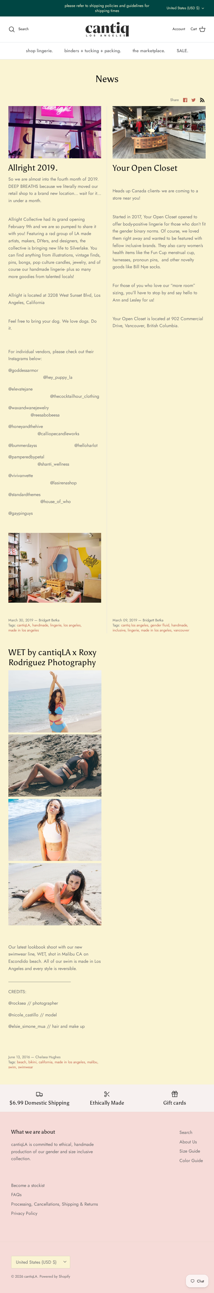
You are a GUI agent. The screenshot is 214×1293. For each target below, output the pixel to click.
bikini (32, 1062)
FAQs (16, 1194)
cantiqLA (23, 625)
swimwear (25, 1067)
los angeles (72, 625)
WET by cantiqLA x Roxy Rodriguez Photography (52, 657)
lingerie (55, 625)
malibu (92, 1062)
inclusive (119, 630)
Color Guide (191, 1160)
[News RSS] (202, 99)
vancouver (181, 630)
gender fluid (159, 625)
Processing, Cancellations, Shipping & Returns (54, 1204)
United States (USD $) (183, 8)
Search (185, 1132)
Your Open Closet (145, 168)
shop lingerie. (39, 50)
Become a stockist (28, 1185)
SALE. (182, 50)
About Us (188, 1142)
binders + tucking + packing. (92, 50)
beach (21, 1062)
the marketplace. (149, 50)
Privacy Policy (24, 1213)
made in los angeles (23, 630)
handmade (40, 625)
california (45, 1062)
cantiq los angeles (134, 625)
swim (12, 1067)
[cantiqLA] (107, 29)
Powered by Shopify (55, 1276)
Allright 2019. (33, 168)
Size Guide (189, 1151)
